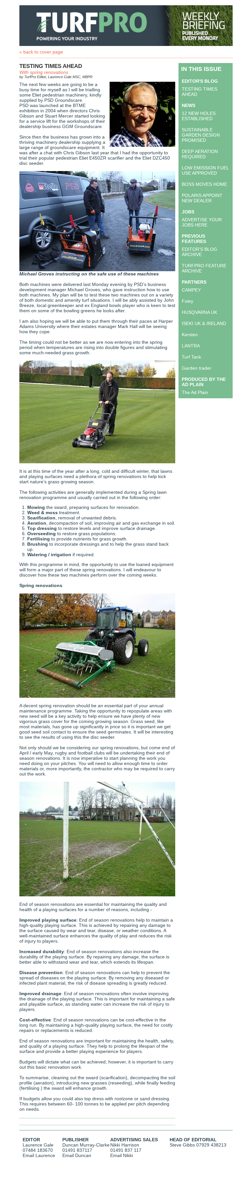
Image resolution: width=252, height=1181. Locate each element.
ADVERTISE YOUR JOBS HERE (202, 222)
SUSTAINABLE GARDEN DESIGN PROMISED (201, 135)
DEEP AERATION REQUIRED (200, 154)
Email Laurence (39, 1155)
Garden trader (196, 368)
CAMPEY (191, 290)
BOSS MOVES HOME (204, 184)
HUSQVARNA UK (199, 312)
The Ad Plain (195, 392)
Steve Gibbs (182, 1145)
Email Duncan (76, 1155)
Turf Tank (191, 357)
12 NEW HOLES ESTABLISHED (199, 116)
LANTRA (191, 345)
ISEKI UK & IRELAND (204, 323)
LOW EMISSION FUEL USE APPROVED (205, 170)
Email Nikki (121, 1155)
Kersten (190, 334)
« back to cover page (41, 52)
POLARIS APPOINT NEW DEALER (202, 198)
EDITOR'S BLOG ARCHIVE (199, 252)
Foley (187, 301)
